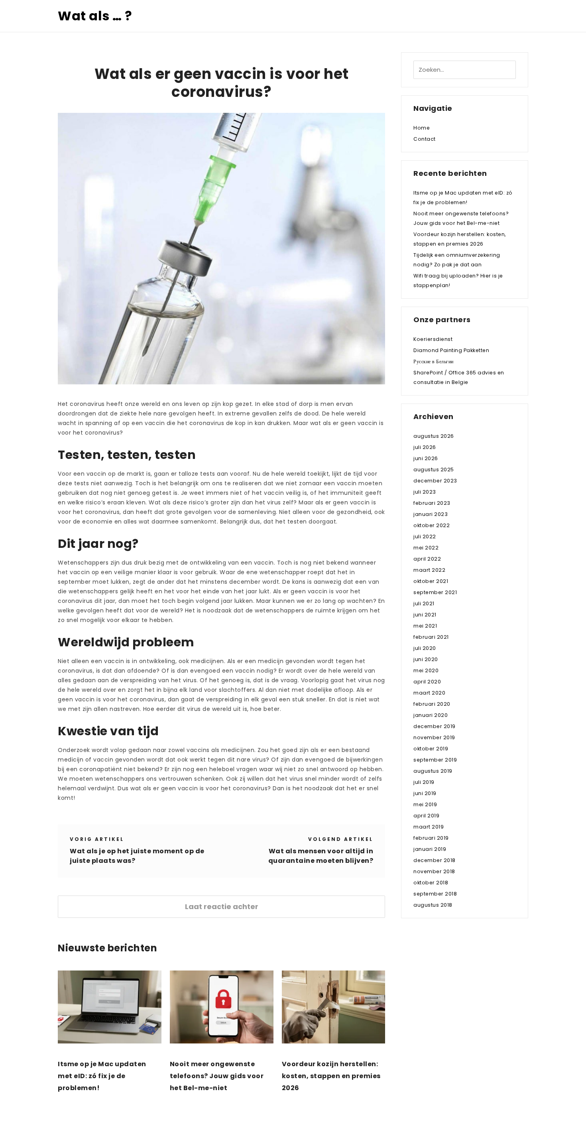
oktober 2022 (431, 525)
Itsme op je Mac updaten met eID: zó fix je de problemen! (102, 1076)
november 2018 (434, 871)
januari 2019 (429, 849)
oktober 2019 (430, 748)
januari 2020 (430, 715)
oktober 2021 (430, 581)
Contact (424, 139)
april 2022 (427, 558)
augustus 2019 (432, 771)
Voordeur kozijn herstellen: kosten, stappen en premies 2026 (331, 1076)
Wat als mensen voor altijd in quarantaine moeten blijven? (321, 855)
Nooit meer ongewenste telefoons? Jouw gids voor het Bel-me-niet (217, 1076)
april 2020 (427, 681)
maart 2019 (428, 826)
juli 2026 (424, 447)
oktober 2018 (430, 882)
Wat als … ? (95, 16)
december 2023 (435, 480)
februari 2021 (431, 637)
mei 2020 (426, 670)
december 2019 (434, 726)
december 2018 (434, 860)
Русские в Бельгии (433, 361)
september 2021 (435, 592)
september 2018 (435, 893)
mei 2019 (425, 804)
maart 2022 (429, 570)
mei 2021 (425, 625)
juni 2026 (425, 458)
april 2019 (426, 815)
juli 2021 (424, 603)
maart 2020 (429, 692)
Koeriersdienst (432, 339)
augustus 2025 (433, 469)
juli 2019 (424, 782)
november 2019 (434, 737)
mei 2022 (426, 547)
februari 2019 (431, 838)
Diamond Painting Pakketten (451, 350)
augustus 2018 (432, 905)
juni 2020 (425, 659)
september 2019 (435, 759)
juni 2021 (425, 614)
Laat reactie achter (221, 906)
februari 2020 (431, 704)
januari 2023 (430, 514)
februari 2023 (431, 503)
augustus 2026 (433, 436)
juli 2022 (424, 536)
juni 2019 (425, 793)
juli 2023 (424, 491)
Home (421, 127)
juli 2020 (424, 648)
